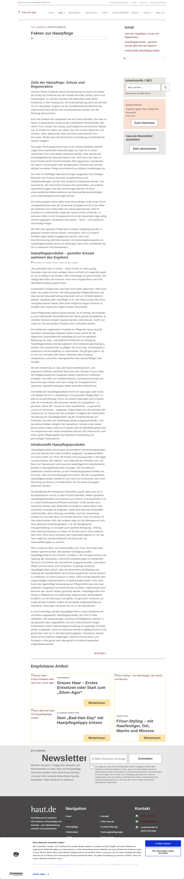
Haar (60, 12)
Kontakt (134, 3)
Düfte (104, 12)
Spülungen (99, 653)
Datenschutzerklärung (64, 864)
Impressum (143, 3)
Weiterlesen (96, 703)
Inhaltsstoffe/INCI (120, 12)
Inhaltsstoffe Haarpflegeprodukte (142, 50)
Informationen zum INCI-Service (138, 93)
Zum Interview (144, 122)
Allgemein (62, 713)
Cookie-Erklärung (109, 827)
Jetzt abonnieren (144, 148)
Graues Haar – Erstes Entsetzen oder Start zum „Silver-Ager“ (81, 687)
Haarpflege (41, 27)
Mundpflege (72, 827)
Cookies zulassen (163, 843)
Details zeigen (39, 874)
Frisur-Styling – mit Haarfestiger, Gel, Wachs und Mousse (135, 726)
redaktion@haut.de (149, 821)
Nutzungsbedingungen (112, 832)
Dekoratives (91, 12)
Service (147, 12)
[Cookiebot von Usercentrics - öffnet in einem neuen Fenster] (16, 874)
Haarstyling (73, 713)
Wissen (135, 12)
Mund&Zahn (74, 12)
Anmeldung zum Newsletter (119, 3)
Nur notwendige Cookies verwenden (163, 852)
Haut (51, 12)
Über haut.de (107, 822)
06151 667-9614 (148, 816)
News (158, 12)
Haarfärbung (63, 677)
